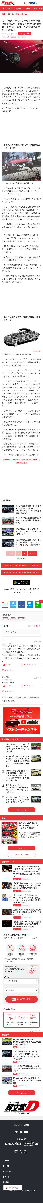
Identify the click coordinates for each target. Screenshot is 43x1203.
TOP (3, 14)
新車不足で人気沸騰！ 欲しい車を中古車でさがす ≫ (21, 572)
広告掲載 (6, 1182)
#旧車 (13, 37)
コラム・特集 (13, 14)
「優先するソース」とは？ (21, 592)
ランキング (7, 9)
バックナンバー (21, 854)
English (17, 1125)
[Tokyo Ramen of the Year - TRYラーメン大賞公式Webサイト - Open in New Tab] (22, 1152)
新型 (28, 9)
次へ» (32, 553)
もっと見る (21, 810)
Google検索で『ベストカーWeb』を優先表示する (21, 589)
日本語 (26, 1125)
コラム (24, 14)
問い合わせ (7, 1171)
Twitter (16, 1132)
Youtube (26, 1132)
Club (32, 2)
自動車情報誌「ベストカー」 (8, 3)
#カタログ (21, 37)
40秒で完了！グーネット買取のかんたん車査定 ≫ (21, 565)
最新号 (21, 848)
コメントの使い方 (34, 626)
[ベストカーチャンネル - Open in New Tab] (21, 720)
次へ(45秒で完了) (21, 999)
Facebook (21, 1132)
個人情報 (6, 1166)
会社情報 (6, 1160)
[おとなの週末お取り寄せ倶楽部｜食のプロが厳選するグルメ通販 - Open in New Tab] (13, 1144)
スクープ (18, 9)
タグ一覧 (6, 1177)
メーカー (7, 977)
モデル (6, 986)
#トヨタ (5, 37)
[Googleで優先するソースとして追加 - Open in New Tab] (21, 582)
